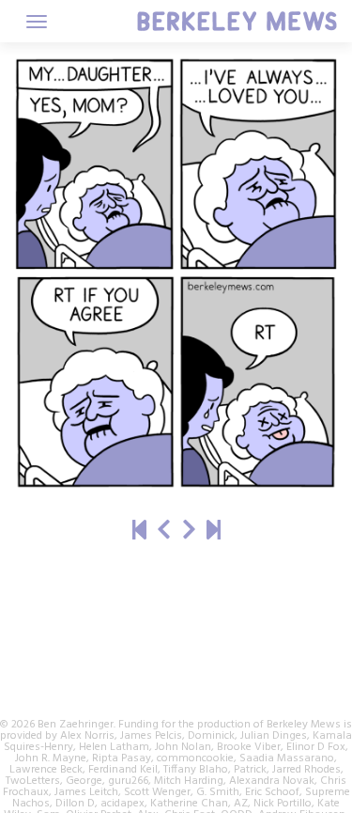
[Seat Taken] (164, 531)
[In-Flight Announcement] (213, 531)
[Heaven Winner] (139, 531)
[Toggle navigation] (36, 22)
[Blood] (189, 531)
